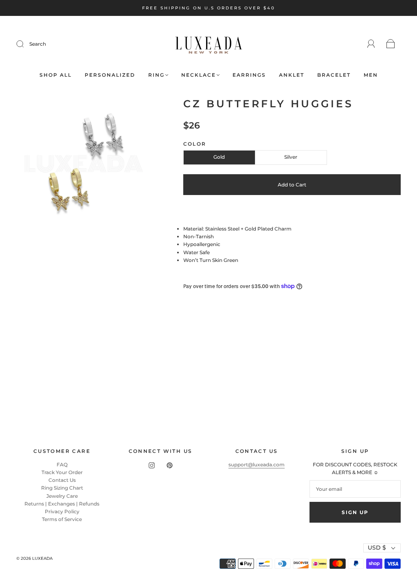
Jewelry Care (62, 496)
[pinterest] (169, 466)
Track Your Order (62, 472)
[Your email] (355, 489)
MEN (371, 75)
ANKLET (291, 75)
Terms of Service (62, 519)
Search (37, 44)
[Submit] (25, 44)
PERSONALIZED (110, 75)
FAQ (62, 464)
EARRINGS (249, 75)
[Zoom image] (83, 166)
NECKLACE (198, 75)
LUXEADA (42, 558)
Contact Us (62, 480)
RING (156, 75)
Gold (219, 157)
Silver (290, 157)
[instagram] (151, 466)
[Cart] (391, 44)
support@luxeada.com (256, 464)
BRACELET (334, 75)
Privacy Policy (62, 511)
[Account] (371, 44)
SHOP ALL (56, 75)
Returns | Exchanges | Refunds (61, 504)
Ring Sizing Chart (62, 488)
